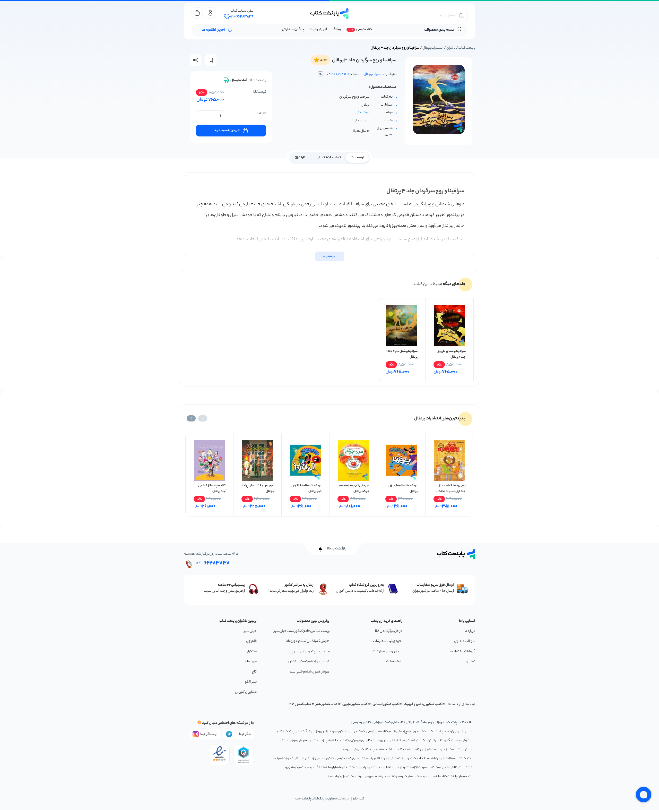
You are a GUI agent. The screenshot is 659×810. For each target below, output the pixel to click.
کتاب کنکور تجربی (355, 704)
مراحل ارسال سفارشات (387, 651)
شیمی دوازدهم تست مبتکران (309, 662)
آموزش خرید (318, 29)
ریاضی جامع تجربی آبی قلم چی (309, 651)
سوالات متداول (464, 641)
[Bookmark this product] (211, 60)
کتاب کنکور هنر (326, 704)
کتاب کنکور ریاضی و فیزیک (423, 704)
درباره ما (469, 631)
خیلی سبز (250, 631)
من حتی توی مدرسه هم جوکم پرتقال (354, 488)
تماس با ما (468, 662)
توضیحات (357, 158)
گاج (254, 672)
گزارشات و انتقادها (462, 651)
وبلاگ (337, 29)
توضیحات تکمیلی (329, 158)
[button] (202, 418)
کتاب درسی (364, 29)
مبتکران (251, 651)
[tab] (357, 157)
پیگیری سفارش (293, 29)
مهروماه (251, 662)
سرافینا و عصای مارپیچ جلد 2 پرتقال (451, 354)
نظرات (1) (301, 158)
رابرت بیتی (362, 113)
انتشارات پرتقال (433, 48)
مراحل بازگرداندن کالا (388, 631)
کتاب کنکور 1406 (300, 704)
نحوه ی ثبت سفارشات (387, 641)
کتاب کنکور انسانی (385, 704)
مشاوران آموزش (246, 692)
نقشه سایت (394, 662)
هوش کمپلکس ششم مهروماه (308, 641)
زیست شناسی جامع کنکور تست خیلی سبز (302, 631)
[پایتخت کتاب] (329, 13)
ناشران (450, 48)
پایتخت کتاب (466, 48)
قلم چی (251, 641)
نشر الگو (251, 682)
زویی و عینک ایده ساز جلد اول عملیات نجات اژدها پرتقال (451, 491)
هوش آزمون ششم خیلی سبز (310, 672)
